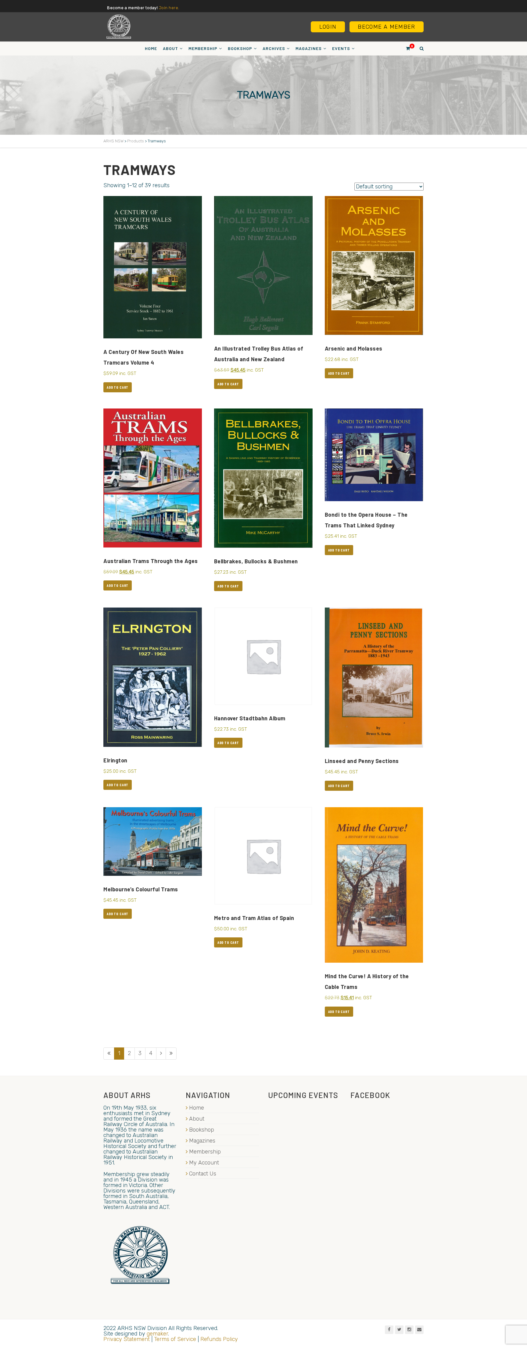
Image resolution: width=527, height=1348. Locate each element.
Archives (274, 48)
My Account (204, 1162)
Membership (202, 48)
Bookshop (240, 48)
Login (327, 26)
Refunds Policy (219, 1339)
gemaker (157, 1333)
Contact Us (202, 1173)
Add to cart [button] (117, 387)
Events (341, 48)
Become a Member (386, 26)
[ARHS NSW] (118, 26)
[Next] (161, 1053)
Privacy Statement (126, 1339)
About (170, 48)
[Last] (171, 1053)
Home (151, 48)
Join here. (169, 7)
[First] (108, 1053)
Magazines (309, 48)
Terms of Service (175, 1339)
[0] (405, 48)
